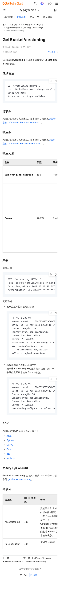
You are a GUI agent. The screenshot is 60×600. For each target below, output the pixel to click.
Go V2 (10, 444)
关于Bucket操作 (13, 27)
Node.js (11, 458)
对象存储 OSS (16, 24)
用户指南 (8, 17)
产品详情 (51, 52)
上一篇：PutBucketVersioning (13, 559)
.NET (9, 453)
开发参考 (21, 17)
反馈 (35, 575)
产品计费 (34, 17)
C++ (9, 449)
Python (10, 440)
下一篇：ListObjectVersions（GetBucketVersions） (37, 559)
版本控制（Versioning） (33, 27)
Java (9, 435)
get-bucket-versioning (19, 479)
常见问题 (47, 17)
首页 (4, 24)
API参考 (39, 24)
